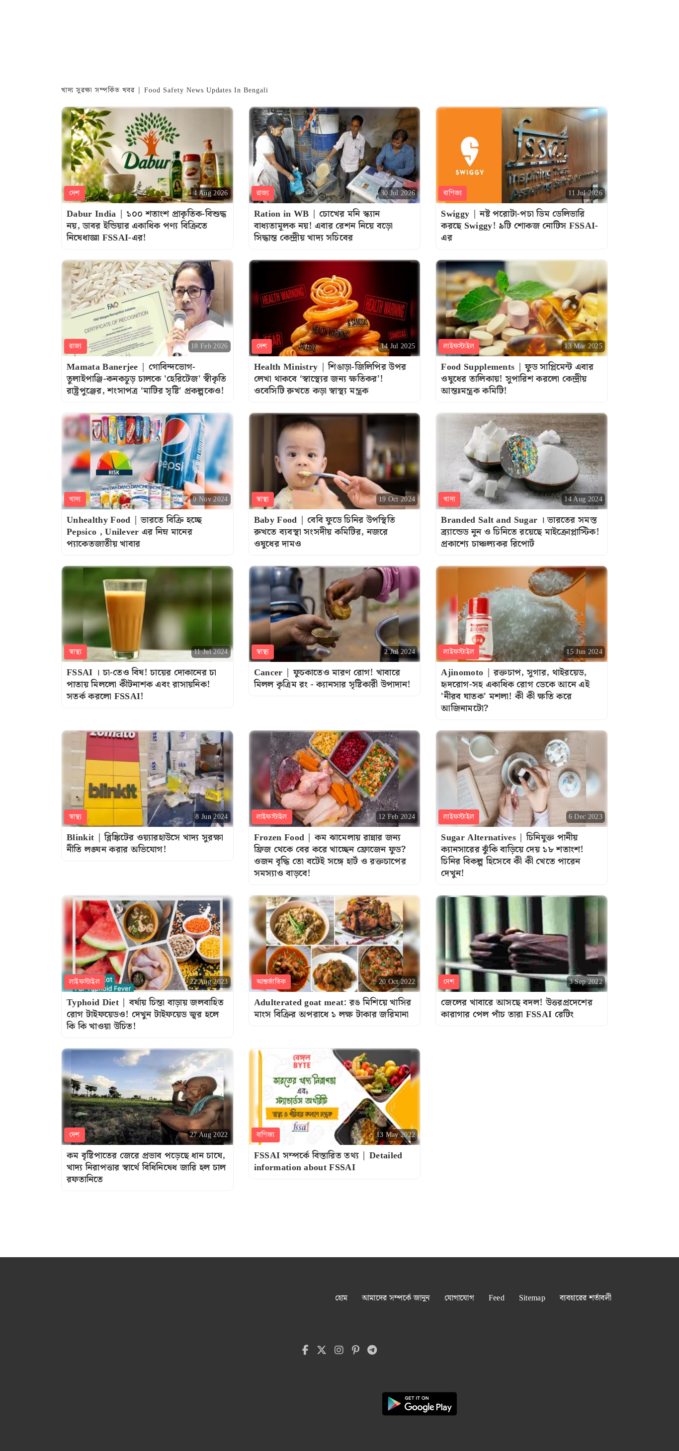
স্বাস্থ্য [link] (262, 499)
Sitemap (532, 1298)
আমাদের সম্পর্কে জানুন (396, 1298)
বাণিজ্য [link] (452, 193)
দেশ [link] (74, 193)
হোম (341, 1298)
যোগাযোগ (459, 1298)
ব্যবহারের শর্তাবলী (585, 1298)
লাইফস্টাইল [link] (458, 346)
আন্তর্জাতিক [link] (271, 981)
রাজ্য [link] (262, 193)
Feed (497, 1298)
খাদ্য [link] (75, 499)
